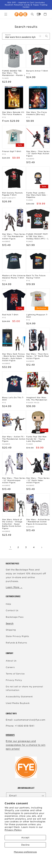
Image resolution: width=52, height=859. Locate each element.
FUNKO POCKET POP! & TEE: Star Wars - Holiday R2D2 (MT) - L (37, 236)
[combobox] (26, 36)
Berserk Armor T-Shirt (37, 71)
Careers (10, 667)
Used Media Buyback (18, 703)
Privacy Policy (13, 830)
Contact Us (12, 610)
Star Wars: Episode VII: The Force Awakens (13, 113)
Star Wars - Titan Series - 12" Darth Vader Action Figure (37, 480)
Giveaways (10, 735)
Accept (25, 837)
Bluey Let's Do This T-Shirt (13, 398)
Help (8, 604)
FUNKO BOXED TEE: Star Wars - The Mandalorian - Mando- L (13, 73)
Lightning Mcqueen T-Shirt (37, 316)
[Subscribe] (42, 795)
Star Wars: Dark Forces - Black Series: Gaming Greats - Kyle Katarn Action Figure (13, 357)
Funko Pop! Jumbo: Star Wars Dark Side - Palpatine (36, 195)
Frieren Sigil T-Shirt (11, 151)
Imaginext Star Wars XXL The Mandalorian (36, 398)
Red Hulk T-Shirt (10, 315)
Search (10, 623)
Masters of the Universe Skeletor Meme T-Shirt (14, 276)
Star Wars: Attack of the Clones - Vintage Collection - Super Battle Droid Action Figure (12, 523)
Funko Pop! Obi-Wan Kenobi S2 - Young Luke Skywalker (36, 439)
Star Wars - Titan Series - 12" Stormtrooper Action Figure (13, 480)
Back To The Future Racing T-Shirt (36, 276)
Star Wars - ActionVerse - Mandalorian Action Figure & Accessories (38, 521)
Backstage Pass (14, 617)
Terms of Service (15, 674)
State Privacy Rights (17, 636)
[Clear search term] (40, 36)
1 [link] (10, 547)
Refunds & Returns (16, 643)
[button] (6, 14)
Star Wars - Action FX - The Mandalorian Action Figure (13, 439)
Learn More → (14, 587)
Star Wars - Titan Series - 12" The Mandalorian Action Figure (13, 236)
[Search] (46, 36)
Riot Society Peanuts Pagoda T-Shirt (12, 194)
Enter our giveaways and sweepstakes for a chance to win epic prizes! (25, 745)
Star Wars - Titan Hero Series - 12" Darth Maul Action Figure (37, 356)
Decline (25, 845)
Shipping (11, 630)
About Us (11, 661)
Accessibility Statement (19, 696)
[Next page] (41, 547)
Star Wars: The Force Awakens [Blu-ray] (36, 113)
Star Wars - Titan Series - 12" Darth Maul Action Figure (37, 153)
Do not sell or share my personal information (24, 688)
